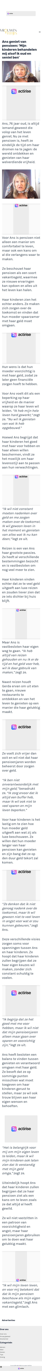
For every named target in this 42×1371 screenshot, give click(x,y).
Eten (2, 1350)
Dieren (2, 1352)
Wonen (2, 1347)
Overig (2, 1357)
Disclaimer (4, 1339)
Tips (1, 1354)
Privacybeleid (5, 1336)
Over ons (3, 1334)
